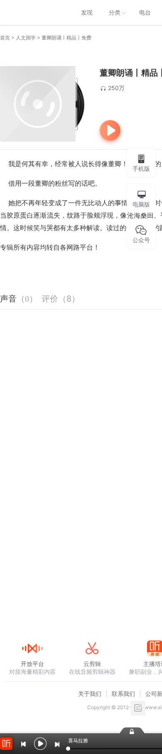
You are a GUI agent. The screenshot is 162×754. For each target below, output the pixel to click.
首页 (5, 37)
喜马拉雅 (32, 12)
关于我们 (89, 693)
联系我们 (123, 693)
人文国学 (26, 37)
